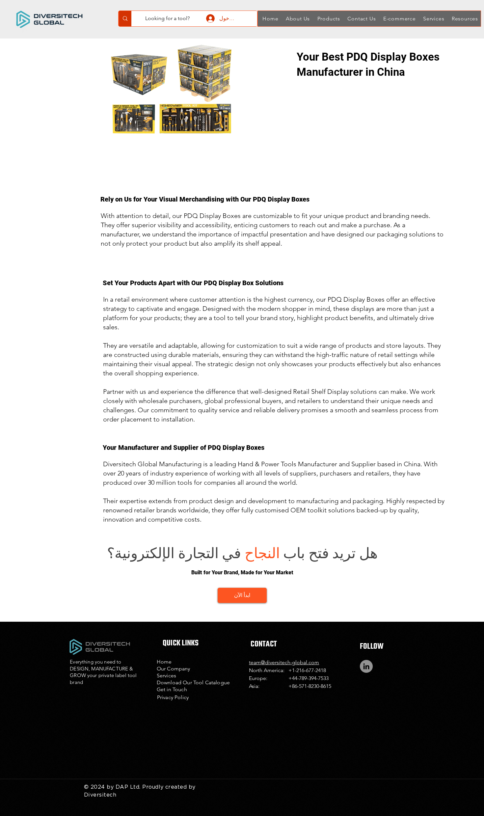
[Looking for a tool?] (125, 18)
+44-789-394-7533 (308, 678)
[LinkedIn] (366, 666)
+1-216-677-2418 (307, 670)
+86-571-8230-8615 (309, 686)
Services (166, 675)
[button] (297, 18)
